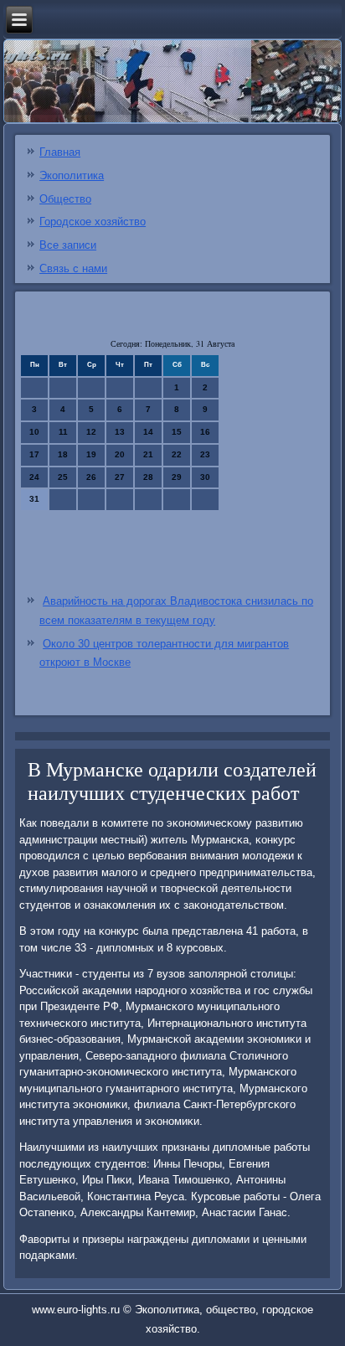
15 (177, 431)
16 (205, 431)
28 (148, 477)
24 (34, 477)
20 (120, 454)
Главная (59, 152)
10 (34, 431)
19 (91, 454)
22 (177, 454)
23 (205, 454)
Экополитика (71, 175)
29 (177, 477)
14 (148, 431)
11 (63, 431)
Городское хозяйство (92, 221)
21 (148, 454)
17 (34, 454)
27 (120, 477)
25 (63, 477)
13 (120, 431)
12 (91, 431)
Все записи (67, 245)
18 (63, 454)
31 (34, 498)
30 (205, 477)
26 (91, 477)
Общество (65, 199)
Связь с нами (73, 268)
